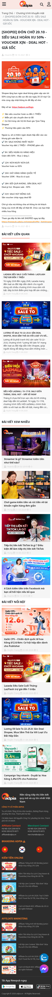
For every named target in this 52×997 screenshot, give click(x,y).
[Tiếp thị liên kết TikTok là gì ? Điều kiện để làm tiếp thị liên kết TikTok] (26, 528)
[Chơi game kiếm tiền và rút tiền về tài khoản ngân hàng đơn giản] (26, 485)
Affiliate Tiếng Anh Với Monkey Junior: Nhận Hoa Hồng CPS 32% (33, 864)
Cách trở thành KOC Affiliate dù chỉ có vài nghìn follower (33, 907)
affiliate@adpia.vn (9, 834)
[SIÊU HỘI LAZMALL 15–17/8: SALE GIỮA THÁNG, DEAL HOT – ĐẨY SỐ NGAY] (26, 373)
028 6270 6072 (39, 831)
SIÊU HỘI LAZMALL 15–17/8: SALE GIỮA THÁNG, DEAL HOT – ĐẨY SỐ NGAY (22, 393)
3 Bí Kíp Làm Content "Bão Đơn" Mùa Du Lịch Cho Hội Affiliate (33, 884)
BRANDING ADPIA (12, 841)
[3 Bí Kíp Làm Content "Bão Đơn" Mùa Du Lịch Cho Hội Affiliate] (9, 887)
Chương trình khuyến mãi (30, 13)
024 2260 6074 (14, 828)
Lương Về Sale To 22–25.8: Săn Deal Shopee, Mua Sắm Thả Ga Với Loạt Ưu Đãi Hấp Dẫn (25, 334)
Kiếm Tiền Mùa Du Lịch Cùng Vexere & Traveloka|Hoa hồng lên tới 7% (33, 874)
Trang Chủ (7, 13)
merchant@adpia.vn (36, 834)
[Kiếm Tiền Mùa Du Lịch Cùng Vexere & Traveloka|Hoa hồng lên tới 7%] (9, 876)
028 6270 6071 (13, 831)
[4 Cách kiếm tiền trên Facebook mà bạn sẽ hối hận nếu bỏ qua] (26, 571)
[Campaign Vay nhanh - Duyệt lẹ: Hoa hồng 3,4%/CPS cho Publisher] (26, 758)
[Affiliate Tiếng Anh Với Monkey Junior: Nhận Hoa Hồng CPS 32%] (9, 866)
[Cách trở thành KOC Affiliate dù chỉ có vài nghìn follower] (9, 909)
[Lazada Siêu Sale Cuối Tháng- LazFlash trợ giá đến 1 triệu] (26, 256)
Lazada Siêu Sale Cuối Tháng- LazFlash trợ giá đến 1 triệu (24, 276)
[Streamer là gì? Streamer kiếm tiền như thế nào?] (26, 442)
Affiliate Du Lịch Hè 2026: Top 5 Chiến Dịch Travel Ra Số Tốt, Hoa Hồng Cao (33, 896)
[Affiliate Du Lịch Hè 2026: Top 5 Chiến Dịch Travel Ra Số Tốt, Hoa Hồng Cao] (9, 898)
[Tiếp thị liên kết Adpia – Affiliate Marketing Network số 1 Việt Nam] (26, 4)
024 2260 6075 (40, 828)
